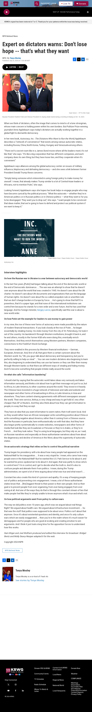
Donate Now (75, 668)
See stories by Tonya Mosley (30, 580)
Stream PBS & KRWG (42, 668)
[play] (7, 12)
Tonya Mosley (15, 58)
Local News (57, 675)
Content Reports (77, 692)
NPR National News (10, 36)
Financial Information (79, 690)
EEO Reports (75, 689)
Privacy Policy (76, 694)
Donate (82, 3)
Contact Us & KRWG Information (60, 669)
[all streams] (88, 12)
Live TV (66, 3)
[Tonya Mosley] (7, 574)
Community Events (41, 674)
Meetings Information (75, 684)
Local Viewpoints (59, 691)
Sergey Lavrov (43, 310)
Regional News (58, 680)
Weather (74, 674)
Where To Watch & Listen (41, 690)
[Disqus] (46, 627)
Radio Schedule (40, 684)
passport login (48, 3)
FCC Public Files (77, 687)
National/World (58, 685)
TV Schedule (39, 679)
